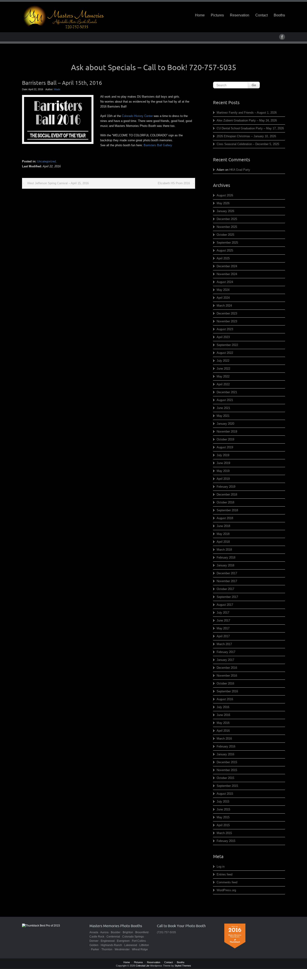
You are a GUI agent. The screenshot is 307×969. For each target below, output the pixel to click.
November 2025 (227, 227)
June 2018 (223, 526)
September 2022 (227, 345)
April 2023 (223, 337)
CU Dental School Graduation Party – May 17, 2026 (250, 128)
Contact (261, 15)
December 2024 (227, 266)
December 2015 (227, 762)
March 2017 (224, 644)
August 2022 (225, 352)
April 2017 (223, 636)
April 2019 (223, 478)
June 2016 (223, 715)
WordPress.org (226, 890)
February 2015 (226, 841)
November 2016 (227, 675)
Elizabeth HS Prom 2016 (174, 183)
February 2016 (226, 746)
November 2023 (227, 321)
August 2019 (225, 447)
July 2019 (223, 455)
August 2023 (225, 329)
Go (254, 85)
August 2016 (225, 699)
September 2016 (227, 691)
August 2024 (225, 282)
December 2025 (227, 219)
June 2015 (223, 809)
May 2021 (223, 415)
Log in (221, 866)
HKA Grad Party (239, 169)
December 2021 (227, 392)
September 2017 (227, 597)
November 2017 (227, 581)
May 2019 (223, 471)
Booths (279, 15)
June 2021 (223, 408)
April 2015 (223, 825)
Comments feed (227, 882)
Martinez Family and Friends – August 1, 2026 (247, 112)
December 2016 (227, 667)
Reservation (239, 15)
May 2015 (223, 817)
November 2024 (227, 274)
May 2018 (223, 534)
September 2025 (227, 242)
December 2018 (227, 494)
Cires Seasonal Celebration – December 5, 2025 (248, 144)
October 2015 (225, 778)
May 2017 (223, 628)
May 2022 (223, 376)
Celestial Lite (142, 965)
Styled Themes (183, 965)
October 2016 (225, 683)
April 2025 (223, 258)
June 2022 (223, 368)
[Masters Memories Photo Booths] (63, 17)
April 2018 (223, 541)
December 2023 (227, 313)
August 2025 (225, 250)
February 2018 (226, 557)
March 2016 (224, 738)
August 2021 (225, 400)
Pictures (217, 15)
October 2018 (225, 502)
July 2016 (223, 707)
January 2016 (225, 754)
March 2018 (224, 549)
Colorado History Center (137, 116)
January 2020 (225, 423)
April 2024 (223, 297)
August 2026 (225, 195)
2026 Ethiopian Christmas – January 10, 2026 (246, 136)
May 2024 (223, 290)
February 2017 (226, 652)
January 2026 (225, 211)
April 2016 (223, 730)
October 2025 (225, 234)
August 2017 (225, 604)
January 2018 (225, 565)
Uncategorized (46, 161)
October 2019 (225, 439)
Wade (57, 89)
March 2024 (224, 305)
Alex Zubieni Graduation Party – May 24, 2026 (247, 120)
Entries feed (224, 874)
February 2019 (226, 486)
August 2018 (225, 518)
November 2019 (227, 431)
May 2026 (223, 203)
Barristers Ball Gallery (158, 145)
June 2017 (223, 620)
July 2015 (223, 801)
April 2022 (223, 384)
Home (200, 15)
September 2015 (227, 785)
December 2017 (227, 573)
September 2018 (227, 510)
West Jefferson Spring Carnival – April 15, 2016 (58, 183)
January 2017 (225, 660)
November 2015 (227, 770)
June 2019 (223, 463)
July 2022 (223, 360)
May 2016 (223, 723)
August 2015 (225, 793)
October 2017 (225, 589)
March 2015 (224, 833)
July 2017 (223, 612)
